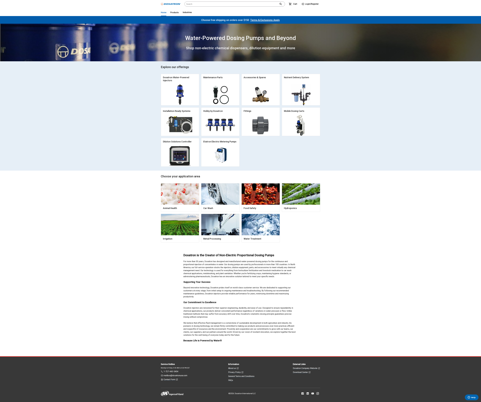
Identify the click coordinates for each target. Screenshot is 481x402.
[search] (280, 4)
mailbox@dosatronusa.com (175, 375)
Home (163, 12)
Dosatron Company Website (305, 368)
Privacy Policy (234, 372)
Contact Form (169, 379)
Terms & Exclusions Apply (265, 20)
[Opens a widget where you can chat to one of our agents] (471, 397)
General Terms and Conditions (241, 376)
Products (174, 12)
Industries (187, 12)
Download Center (300, 372)
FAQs (230, 380)
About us (232, 368)
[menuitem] (163, 13)
